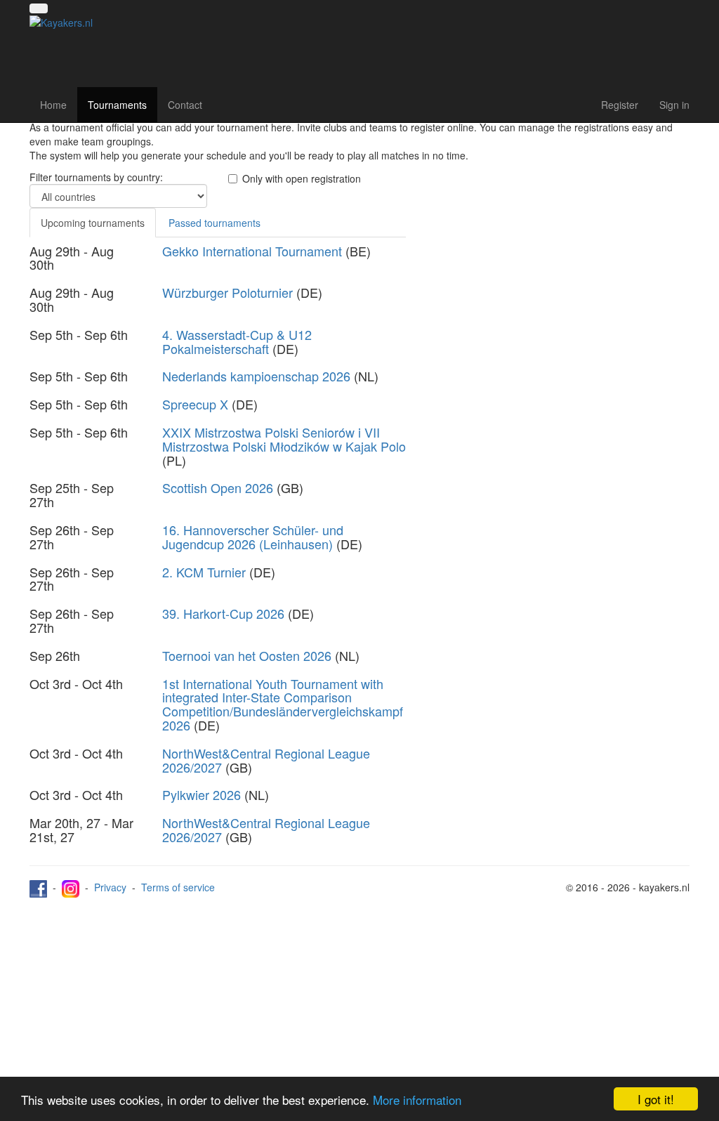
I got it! (656, 1099)
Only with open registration (301, 178)
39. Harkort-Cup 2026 (223, 613)
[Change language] (38, 8)
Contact (185, 105)
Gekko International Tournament (252, 251)
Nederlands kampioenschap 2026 (256, 376)
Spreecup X (195, 404)
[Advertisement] (558, 268)
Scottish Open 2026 (217, 487)
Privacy (110, 887)
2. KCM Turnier (204, 572)
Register (619, 105)
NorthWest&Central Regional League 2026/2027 (266, 760)
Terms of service (178, 887)
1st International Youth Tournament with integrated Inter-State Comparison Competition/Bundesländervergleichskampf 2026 (282, 704)
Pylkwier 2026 (201, 794)
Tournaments (117, 105)
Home (53, 105)
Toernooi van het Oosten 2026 (246, 655)
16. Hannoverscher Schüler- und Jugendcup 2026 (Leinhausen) (252, 536)
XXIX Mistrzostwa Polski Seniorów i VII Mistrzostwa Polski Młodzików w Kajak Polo (284, 439)
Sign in (674, 105)
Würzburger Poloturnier (227, 292)
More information (417, 1099)
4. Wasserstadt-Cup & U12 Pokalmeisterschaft (237, 341)
